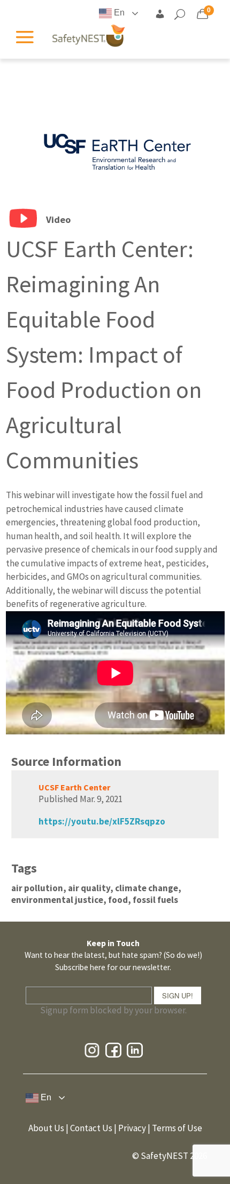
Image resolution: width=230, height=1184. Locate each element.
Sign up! (177, 995)
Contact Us (91, 1128)
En (118, 12)
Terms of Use (177, 1128)
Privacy (132, 1128)
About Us (46, 1128)
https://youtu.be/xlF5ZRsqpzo (102, 821)
